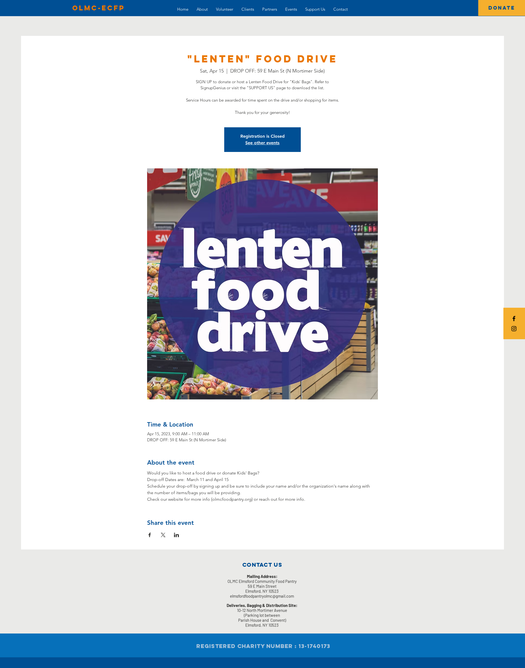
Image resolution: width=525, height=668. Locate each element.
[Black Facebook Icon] (514, 318)
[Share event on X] (163, 535)
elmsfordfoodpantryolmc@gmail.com (262, 596)
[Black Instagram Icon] (514, 328)
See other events (262, 142)
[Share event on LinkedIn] (176, 535)
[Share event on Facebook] (149, 535)
